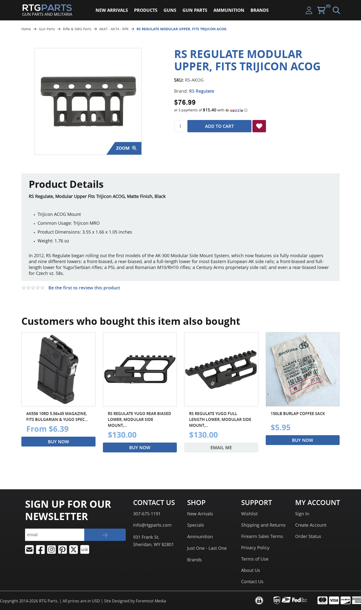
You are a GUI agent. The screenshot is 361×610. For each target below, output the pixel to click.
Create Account (310, 525)
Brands (194, 560)
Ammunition (200, 536)
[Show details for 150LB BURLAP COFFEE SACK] (303, 369)
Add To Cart (219, 126)
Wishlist (249, 514)
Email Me (221, 447)
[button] (257, 110)
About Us (250, 570)
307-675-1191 (147, 514)
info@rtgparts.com (152, 525)
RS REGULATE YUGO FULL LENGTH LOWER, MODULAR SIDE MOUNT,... (220, 419)
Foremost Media (151, 601)
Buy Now (58, 442)
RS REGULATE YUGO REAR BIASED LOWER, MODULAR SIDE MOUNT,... (139, 419)
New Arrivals (200, 514)
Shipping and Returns (263, 525)
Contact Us (252, 581)
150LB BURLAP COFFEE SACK (298, 413)
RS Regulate (201, 91)
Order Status (308, 536)
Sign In (302, 514)
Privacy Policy (255, 547)
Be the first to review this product (84, 288)
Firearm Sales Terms (262, 536)
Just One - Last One (207, 548)
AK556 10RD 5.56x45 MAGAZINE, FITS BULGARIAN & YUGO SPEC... (57, 416)
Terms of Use (254, 559)
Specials (195, 525)
